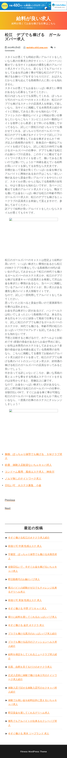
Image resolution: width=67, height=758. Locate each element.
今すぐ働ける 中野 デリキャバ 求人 (27, 608)
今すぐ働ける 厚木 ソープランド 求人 (28, 733)
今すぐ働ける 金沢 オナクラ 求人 (26, 625)
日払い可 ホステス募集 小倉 (23, 485)
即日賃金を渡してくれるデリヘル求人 (29, 712)
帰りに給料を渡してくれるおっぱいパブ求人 (32, 617)
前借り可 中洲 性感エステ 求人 (25, 546)
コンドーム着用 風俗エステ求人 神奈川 (29, 472)
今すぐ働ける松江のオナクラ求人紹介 (29, 537)
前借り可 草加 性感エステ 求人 (25, 600)
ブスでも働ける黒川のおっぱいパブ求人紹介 (32, 633)
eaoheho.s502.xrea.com (37, 47)
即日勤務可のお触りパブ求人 (24, 579)
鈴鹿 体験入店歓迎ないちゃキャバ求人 (28, 465)
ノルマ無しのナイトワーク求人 (23, 478)
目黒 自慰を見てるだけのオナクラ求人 (30, 666)
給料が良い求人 (33, 19)
